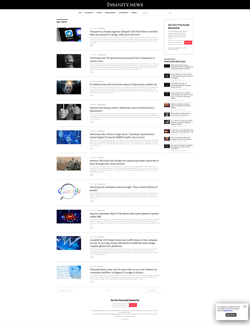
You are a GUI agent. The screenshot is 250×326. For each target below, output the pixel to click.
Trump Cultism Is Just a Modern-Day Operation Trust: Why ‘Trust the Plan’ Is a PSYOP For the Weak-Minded (182, 95)
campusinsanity (110, 12)
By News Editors (102, 55)
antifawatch (89, 12)
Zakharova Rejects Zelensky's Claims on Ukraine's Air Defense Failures (181, 105)
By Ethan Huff (101, 28)
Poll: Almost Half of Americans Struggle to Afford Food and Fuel (181, 138)
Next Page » (152, 290)
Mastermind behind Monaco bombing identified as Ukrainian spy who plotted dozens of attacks (182, 66)
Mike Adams (181, 100)
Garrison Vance (182, 109)
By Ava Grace (101, 81)
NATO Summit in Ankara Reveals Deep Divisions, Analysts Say (181, 114)
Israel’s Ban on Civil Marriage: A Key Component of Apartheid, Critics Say (182, 131)
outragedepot (123, 12)
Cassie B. (180, 70)
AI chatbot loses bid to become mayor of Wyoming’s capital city (123, 84)
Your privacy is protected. (174, 47)
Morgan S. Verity (182, 89)
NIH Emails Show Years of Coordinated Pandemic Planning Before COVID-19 (181, 85)
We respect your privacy (115, 314)
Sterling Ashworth (182, 141)
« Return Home (64, 290)
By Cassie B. (101, 157)
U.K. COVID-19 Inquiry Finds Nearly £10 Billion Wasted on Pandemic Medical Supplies (181, 122)
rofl (80, 12)
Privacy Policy (125, 319)
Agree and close (231, 315)
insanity (134, 12)
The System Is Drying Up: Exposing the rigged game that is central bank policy (182, 147)
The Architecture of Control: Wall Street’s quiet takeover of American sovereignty (182, 76)
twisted (99, 12)
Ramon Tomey (181, 80)
